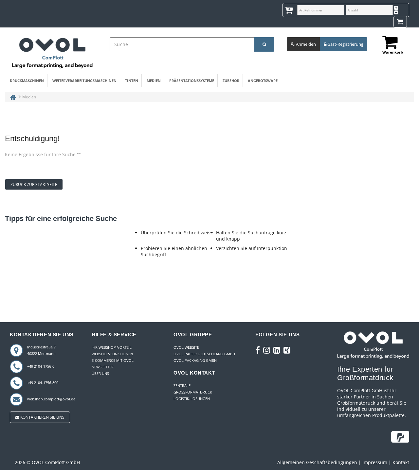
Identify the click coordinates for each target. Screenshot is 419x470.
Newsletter (103, 366)
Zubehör (231, 80)
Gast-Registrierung (344, 44)
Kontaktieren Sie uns (41, 417)
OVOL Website (186, 347)
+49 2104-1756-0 (40, 366)
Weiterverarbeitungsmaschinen (84, 80)
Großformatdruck (192, 392)
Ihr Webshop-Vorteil (112, 347)
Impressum (374, 462)
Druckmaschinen (27, 80)
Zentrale (182, 385)
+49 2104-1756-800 (42, 382)
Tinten (131, 80)
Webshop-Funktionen (112, 353)
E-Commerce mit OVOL (113, 360)
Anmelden (305, 44)
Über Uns (100, 373)
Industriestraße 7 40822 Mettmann (41, 350)
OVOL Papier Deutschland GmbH (204, 353)
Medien (154, 80)
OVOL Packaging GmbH (195, 360)
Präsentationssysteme (191, 80)
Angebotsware (263, 80)
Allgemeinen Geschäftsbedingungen (317, 462)
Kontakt (400, 462)
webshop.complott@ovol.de (51, 398)
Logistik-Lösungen (191, 398)
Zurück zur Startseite (33, 184)
